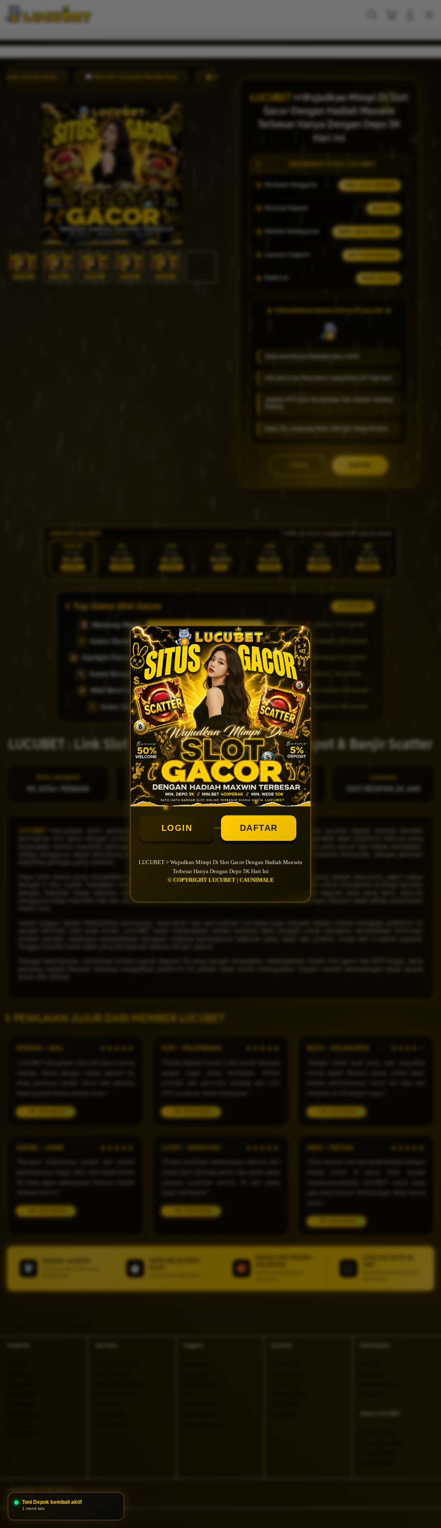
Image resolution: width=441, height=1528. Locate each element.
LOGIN (177, 828)
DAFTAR (259, 828)
